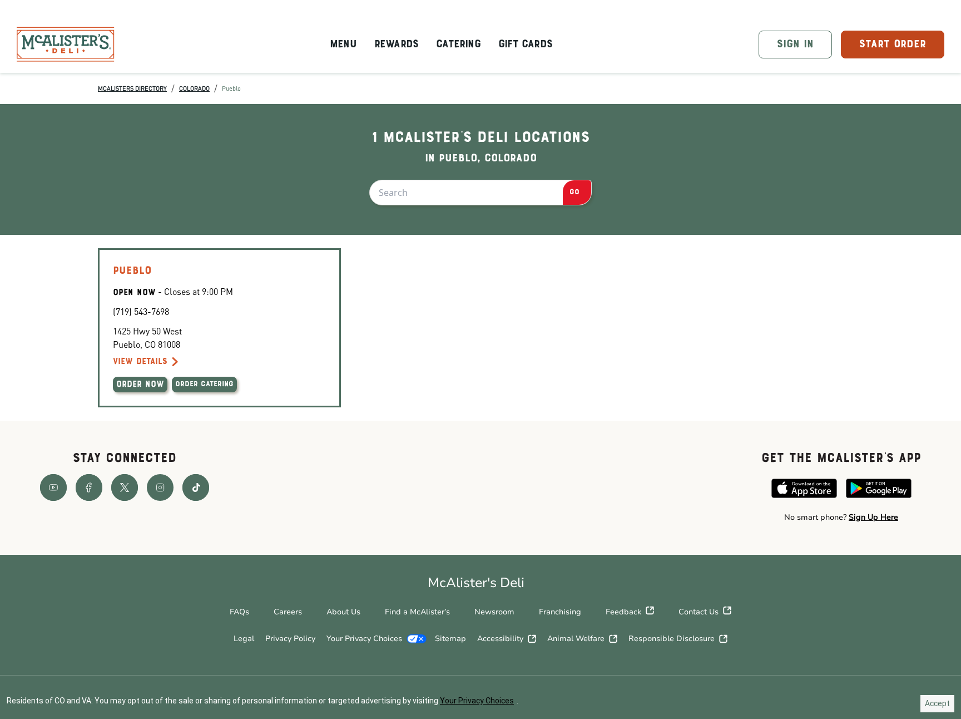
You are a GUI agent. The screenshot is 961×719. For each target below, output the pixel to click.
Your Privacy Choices (364, 638)
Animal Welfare (576, 638)
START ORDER (892, 44)
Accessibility (500, 638)
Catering (458, 44)
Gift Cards (525, 44)
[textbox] (841, 517)
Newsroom (494, 612)
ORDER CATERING (204, 384)
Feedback (623, 612)
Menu (343, 44)
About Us (343, 612)
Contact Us (698, 612)
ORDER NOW (140, 384)
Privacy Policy (290, 638)
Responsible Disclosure (671, 638)
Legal (244, 638)
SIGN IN (795, 44)
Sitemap (450, 638)
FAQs (239, 612)
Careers (288, 612)
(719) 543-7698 (141, 311)
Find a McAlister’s (417, 612)
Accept (937, 703)
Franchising (560, 612)
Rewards (396, 44)
